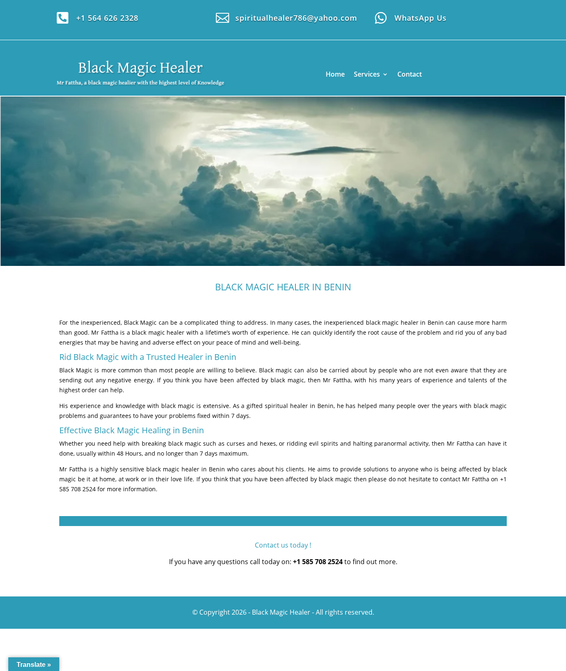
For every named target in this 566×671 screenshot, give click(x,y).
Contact (409, 74)
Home (335, 74)
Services (367, 74)
